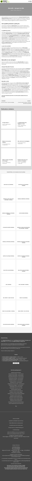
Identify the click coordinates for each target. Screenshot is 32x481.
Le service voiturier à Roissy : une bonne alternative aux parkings (24, 102)
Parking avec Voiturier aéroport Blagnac (16, 392)
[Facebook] (13, 363)
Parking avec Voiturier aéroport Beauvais (16, 390)
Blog (16, 406)
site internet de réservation (14, 466)
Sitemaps (14, 445)
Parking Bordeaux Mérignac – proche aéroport (16, 373)
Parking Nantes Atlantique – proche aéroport (16, 378)
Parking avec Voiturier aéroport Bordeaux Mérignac (16, 393)
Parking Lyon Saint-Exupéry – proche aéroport (16, 375)
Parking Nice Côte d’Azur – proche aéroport (16, 379)
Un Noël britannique (16, 429)
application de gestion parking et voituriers (14, 467)
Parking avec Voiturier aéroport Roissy (16, 396)
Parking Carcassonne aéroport (16, 372)
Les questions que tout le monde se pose (16, 425)
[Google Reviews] (18, 363)
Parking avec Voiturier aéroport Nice (16, 400)
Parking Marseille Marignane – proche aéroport (16, 376)
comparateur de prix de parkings (16, 343)
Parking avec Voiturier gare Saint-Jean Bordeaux (16, 402)
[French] (26, 1)
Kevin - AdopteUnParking (6, 124)
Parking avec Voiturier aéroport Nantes (16, 399)
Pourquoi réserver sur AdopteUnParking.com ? (16, 427)
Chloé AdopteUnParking (22, 142)
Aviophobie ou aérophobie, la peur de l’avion (16, 420)
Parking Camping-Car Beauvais (16, 389)
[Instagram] (15, 363)
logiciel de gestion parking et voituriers (14, 468)
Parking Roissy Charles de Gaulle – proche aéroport (16, 383)
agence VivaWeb (22, 465)
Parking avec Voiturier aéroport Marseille (16, 397)
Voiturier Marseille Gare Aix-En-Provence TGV (16, 403)
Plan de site (18, 445)
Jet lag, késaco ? (5, 122)
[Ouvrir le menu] (31, 1)
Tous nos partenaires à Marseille (19, 36)
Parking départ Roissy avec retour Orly (16, 387)
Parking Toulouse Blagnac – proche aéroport (16, 385)
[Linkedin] (17, 363)
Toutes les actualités (16, 418)
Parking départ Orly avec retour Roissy (16, 386)
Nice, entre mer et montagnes (23, 141)
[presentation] (8, 116)
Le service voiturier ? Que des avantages (7, 101)
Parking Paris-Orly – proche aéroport (16, 382)
